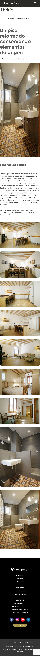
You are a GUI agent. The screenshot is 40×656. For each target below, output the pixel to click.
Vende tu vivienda (20, 591)
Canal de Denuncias (26, 646)
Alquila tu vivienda (20, 594)
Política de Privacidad (14, 643)
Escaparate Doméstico (12, 19)
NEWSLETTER (20, 625)
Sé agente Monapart (20, 603)
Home (6, 19)
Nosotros (20, 579)
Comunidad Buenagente (20, 613)
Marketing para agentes (20, 609)
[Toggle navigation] (35, 3)
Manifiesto (20, 582)
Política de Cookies (11, 646)
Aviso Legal (27, 643)
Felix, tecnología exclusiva (20, 606)
